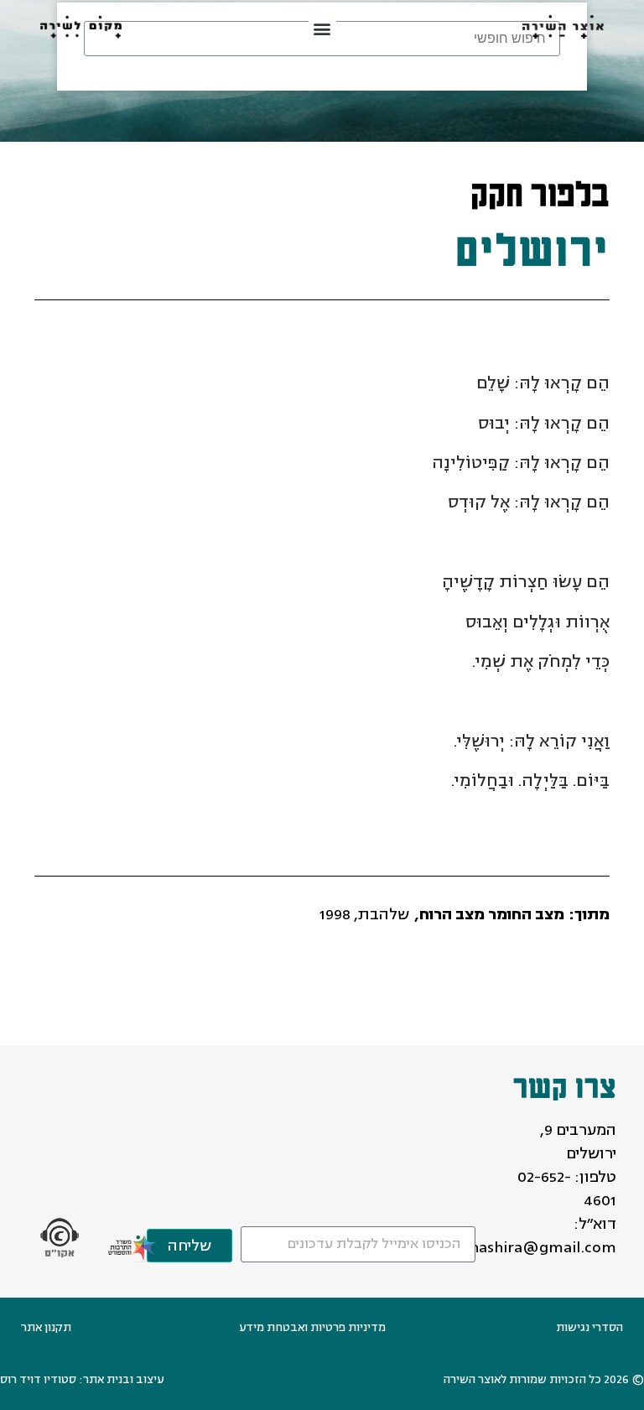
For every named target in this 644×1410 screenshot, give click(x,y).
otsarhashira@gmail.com (524, 1247)
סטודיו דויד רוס (38, 1379)
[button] (322, 29)
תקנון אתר (46, 1327)
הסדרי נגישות (589, 1327)
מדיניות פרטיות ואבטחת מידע (312, 1327)
